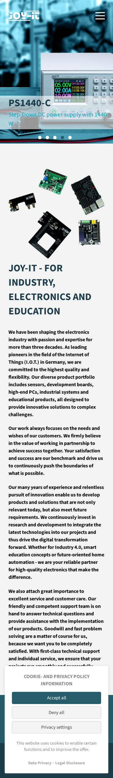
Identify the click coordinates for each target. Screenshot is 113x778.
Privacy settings (56, 727)
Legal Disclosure (70, 763)
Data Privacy (39, 763)
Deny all (56, 712)
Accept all (56, 698)
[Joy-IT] (24, 16)
